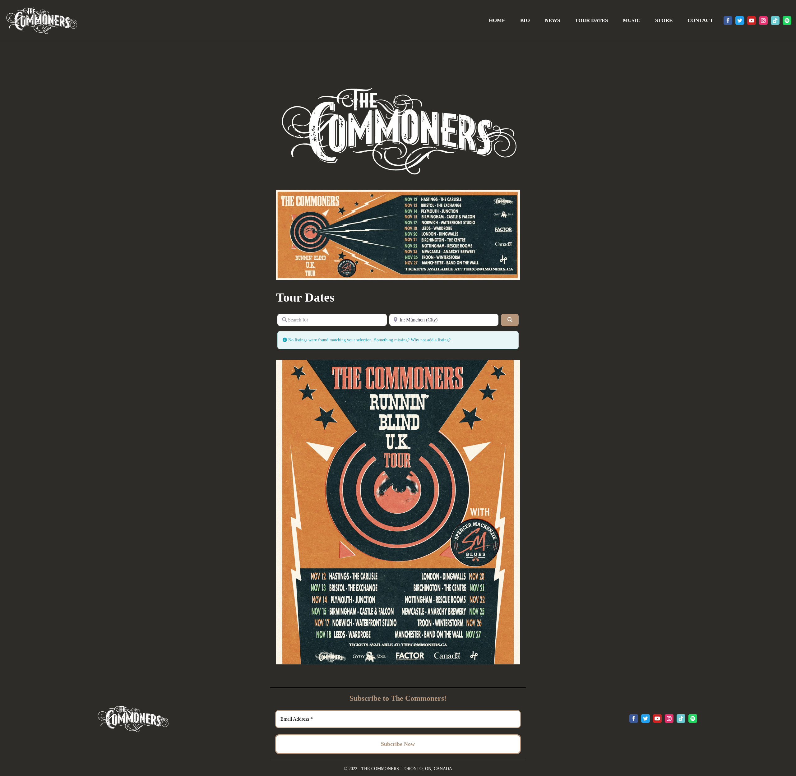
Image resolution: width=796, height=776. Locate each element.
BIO (525, 20)
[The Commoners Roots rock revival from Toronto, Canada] (41, 20)
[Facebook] (728, 20)
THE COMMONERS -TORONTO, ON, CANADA (406, 768)
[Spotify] (787, 20)
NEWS (552, 20)
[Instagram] (763, 20)
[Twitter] (739, 20)
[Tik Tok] (775, 20)
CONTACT (700, 20)
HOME (497, 20)
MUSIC (631, 20)
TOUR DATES (591, 20)
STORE (664, 20)
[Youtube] (751, 20)
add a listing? (439, 340)
